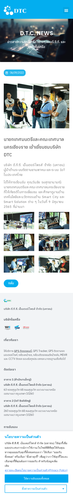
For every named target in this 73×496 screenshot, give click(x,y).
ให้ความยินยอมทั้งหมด (36, 478)
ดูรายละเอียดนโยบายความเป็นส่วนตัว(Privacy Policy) (36, 470)
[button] (66, 10)
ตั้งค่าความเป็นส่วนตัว (34, 488)
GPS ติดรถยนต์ (23, 351)
